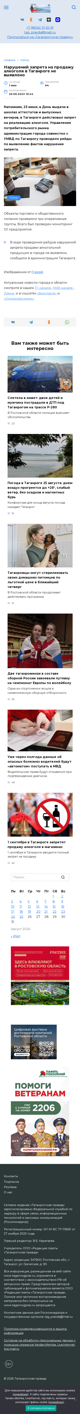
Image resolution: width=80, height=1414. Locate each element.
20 (38, 912)
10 (12, 906)
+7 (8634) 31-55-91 (40, 28)
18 (21, 912)
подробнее (21, 1394)
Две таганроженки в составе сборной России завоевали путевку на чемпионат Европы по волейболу (39, 678)
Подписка (11, 1182)
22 (55, 912)
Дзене (9, 293)
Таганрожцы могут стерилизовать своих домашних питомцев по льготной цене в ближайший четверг (38, 580)
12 (29, 906)
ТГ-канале (43, 288)
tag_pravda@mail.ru (40, 32)
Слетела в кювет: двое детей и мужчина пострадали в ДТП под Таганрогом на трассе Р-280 (36, 402)
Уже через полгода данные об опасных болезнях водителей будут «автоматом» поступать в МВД (39, 761)
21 (46, 912)
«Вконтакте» (47, 293)
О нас (8, 1192)
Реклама (10, 1187)
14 (46, 906)
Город (14, 197)
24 (13, 917)
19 (29, 912)
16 (62, 906)
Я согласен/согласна (41, 1408)
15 (54, 906)
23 (63, 912)
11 (21, 906)
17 (12, 912)
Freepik (37, 272)
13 (37, 906)
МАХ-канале (63, 288)
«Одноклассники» (19, 299)
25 (21, 917)
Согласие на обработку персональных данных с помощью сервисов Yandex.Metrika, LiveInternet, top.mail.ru (40, 1345)
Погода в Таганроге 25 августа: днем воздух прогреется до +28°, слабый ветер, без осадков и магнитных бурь (40, 490)
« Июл (15, 936)
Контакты (11, 1176)
